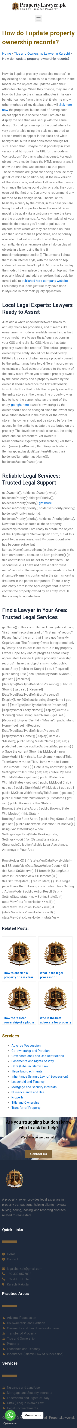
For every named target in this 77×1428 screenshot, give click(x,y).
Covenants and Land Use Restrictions (38, 1056)
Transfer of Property (26, 1108)
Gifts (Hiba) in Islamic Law (30, 1066)
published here (32, 281)
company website (55, 281)
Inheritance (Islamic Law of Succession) (40, 1076)
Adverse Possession (26, 1046)
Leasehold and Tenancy (28, 1082)
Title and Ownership (25, 1102)
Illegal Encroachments (27, 1071)
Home (6, 53)
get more (45, 503)
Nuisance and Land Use (28, 1092)
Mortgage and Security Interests (34, 1087)
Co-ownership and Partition (31, 1051)
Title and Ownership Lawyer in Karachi (42, 53)
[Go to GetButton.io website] (10, 1423)
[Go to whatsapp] (10, 1415)
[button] (38, 18)
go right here (20, 405)
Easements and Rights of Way (33, 1061)
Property (18, 1097)
